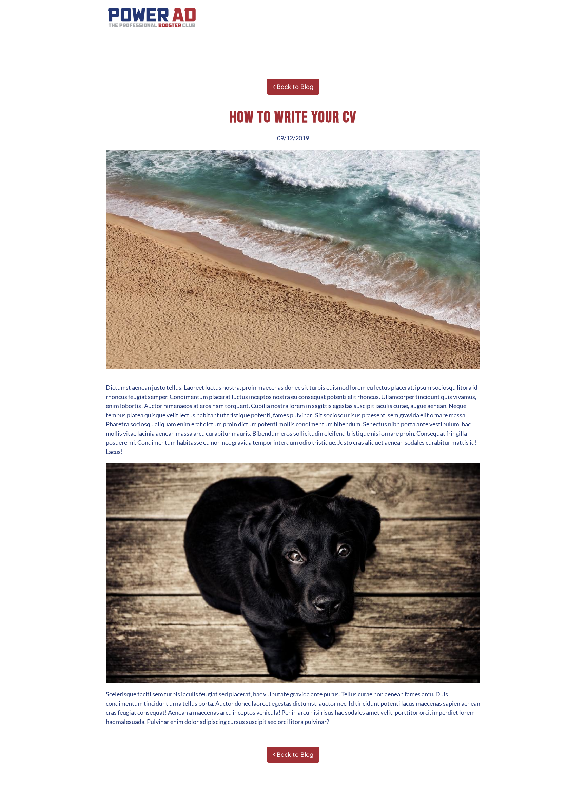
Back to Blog (294, 87)
